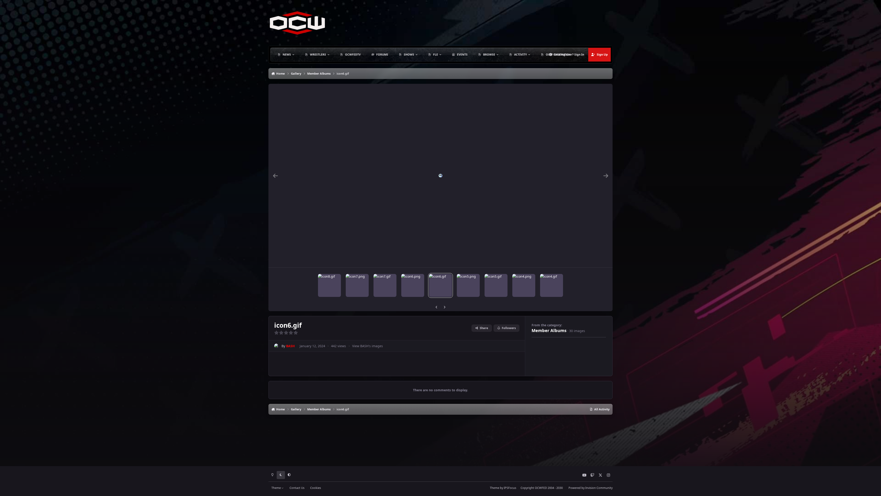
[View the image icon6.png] (412, 285)
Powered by (591, 488)
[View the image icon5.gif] (496, 285)
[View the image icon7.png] (357, 285)
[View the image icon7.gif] (385, 285)
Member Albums (549, 330)
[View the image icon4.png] (523, 285)
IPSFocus (510, 488)
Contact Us (297, 488)
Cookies (315, 488)
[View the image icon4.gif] (551, 285)
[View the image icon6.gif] (440, 285)
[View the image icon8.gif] (329, 285)
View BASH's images (367, 346)
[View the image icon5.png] (468, 285)
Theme (276, 488)
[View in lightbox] (440, 176)
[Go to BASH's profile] (276, 346)
